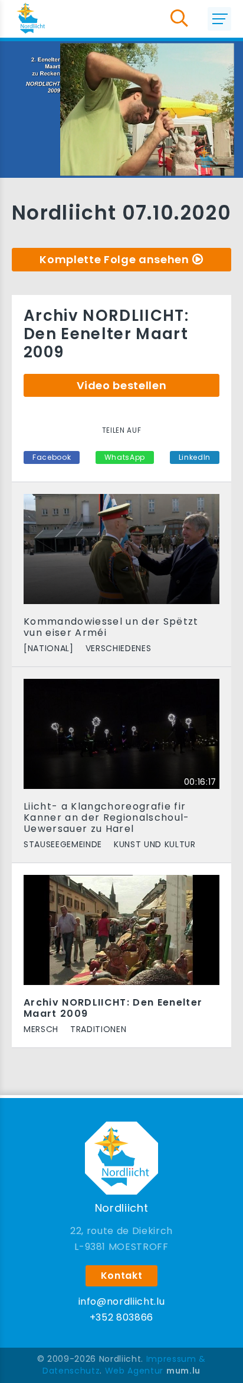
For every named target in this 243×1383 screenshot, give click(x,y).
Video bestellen (122, 385)
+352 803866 (121, 1317)
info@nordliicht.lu (121, 1301)
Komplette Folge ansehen (114, 259)
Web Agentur (134, 1371)
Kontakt (122, 1275)
